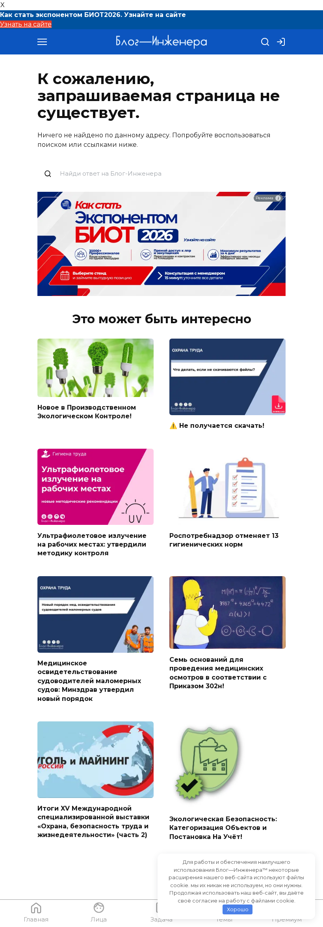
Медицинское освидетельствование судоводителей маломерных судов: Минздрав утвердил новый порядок (89, 680)
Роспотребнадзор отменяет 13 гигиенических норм (223, 540)
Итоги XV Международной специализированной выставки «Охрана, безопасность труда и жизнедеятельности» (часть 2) (93, 822)
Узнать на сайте (26, 24)
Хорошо (238, 909)
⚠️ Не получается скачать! (216, 425)
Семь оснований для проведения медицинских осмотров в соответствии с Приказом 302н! (218, 672)
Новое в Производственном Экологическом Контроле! (86, 412)
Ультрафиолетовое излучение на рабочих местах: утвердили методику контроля (92, 544)
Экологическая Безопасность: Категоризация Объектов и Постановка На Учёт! (223, 827)
